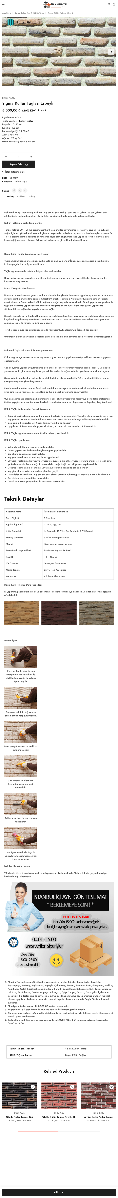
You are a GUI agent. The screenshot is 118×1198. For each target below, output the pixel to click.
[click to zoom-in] (59, 51)
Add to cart (59, 1192)
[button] (35, 1086)
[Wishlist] (33, 1087)
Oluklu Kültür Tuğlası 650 (19, 1117)
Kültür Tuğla (38, 12)
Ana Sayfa (6, 12)
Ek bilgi (31, 196)
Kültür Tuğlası (26, 121)
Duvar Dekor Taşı (22, 12)
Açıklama (21, 196)
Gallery (10, 196)
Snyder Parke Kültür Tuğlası (98, 1117)
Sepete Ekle (16, 164)
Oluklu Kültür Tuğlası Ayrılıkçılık (59, 1117)
